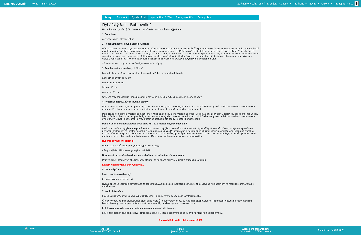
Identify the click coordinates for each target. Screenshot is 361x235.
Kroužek (272, 3)
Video (350, 3)
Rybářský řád (139, 17)
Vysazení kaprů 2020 (161, 17)
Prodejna (339, 3)
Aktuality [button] (284, 3)
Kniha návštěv (48, 3)
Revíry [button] (313, 3)
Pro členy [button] (299, 3)
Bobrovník (122, 17)
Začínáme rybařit (247, 3)
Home (35, 3)
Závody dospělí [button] (183, 17)
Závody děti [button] (203, 17)
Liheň (262, 3)
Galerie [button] (325, 3)
